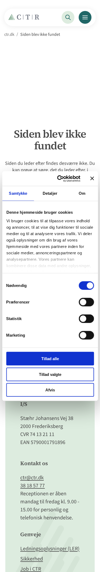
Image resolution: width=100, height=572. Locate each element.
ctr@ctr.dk (32, 477)
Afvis (50, 390)
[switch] (86, 302)
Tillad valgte (50, 374)
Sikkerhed (31, 559)
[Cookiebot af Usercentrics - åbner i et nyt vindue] (59, 178)
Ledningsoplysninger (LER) (49, 548)
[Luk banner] (92, 178)
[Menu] (85, 17)
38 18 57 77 (32, 485)
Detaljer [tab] (50, 193)
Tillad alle (50, 358)
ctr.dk (9, 34)
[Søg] (68, 17)
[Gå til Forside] (25, 18)
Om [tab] (82, 193)
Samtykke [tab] (18, 193)
